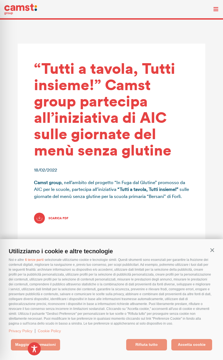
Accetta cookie (192, 344)
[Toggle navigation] (212, 9)
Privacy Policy (20, 331)
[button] (212, 250)
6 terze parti (34, 260)
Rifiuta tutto (146, 344)
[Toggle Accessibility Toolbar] (34, 349)
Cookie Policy (49, 331)
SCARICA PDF (58, 218)
